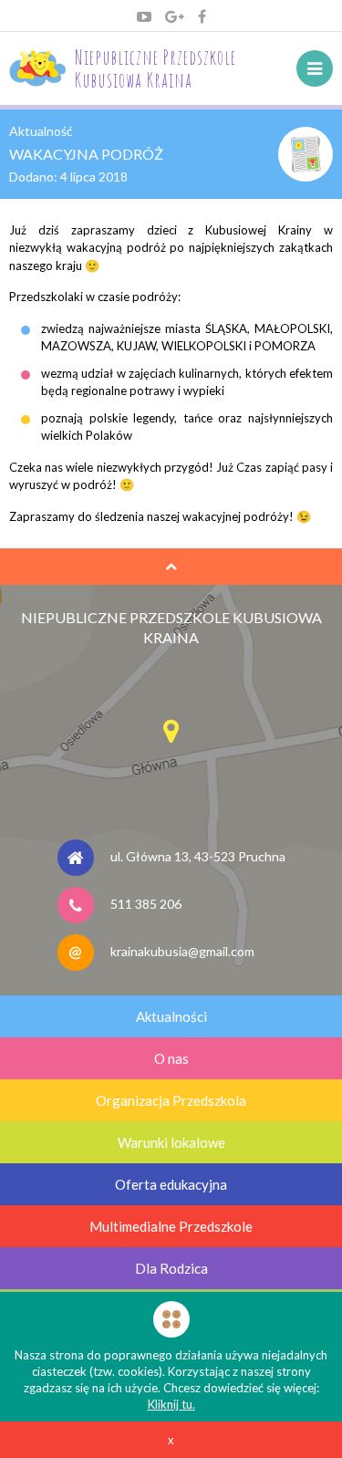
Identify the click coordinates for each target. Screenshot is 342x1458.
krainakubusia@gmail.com (182, 951)
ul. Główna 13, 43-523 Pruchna (197, 856)
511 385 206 (145, 903)
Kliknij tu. (171, 1404)
